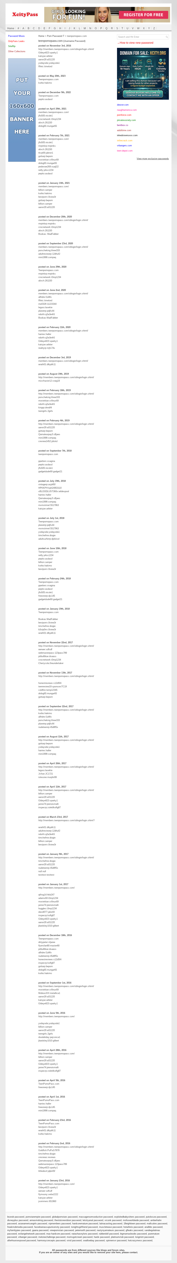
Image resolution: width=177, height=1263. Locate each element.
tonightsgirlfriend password (84, 1227)
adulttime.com (124, 130)
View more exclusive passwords (153, 158)
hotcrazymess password (140, 1240)
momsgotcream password (79, 1237)
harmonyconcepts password (51, 1240)
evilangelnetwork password (31, 1233)
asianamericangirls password (32, 1223)
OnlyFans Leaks (16, 41)
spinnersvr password (116, 1240)
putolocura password (156, 1216)
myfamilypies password (19, 1230)
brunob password (15, 1216)
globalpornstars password (64, 1216)
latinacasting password (110, 1223)
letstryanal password (93, 1220)
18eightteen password (134, 1223)
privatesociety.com (126, 120)
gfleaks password (134, 1230)
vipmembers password (59, 1223)
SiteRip (11, 46)
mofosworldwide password (136, 1220)
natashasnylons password (84, 1233)
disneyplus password (17, 1220)
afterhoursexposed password (21, 1240)
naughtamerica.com (127, 110)
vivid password (74, 1240)
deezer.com (123, 104)
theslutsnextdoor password (67, 1220)
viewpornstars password (62, 1230)
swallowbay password (94, 1240)
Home (10, 28)
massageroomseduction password (96, 1216)
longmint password (144, 1237)
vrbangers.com (124, 145)
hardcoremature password (85, 1223)
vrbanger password (27, 1237)
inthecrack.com (124, 140)
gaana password (40, 1230)
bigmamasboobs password (133, 1233)
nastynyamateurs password (110, 1230)
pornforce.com (124, 115)
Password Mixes (16, 36)
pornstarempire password (38, 1216)
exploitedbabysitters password (129, 1216)
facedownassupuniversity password (52, 1227)
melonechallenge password (51, 1237)
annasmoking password (41, 1220)
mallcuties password (157, 1223)
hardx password (102, 1237)
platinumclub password (122, 1237)
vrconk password (113, 1220)
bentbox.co (122, 125)
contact (133, 1252)
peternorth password (85, 1230)
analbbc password (153, 1227)
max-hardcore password (58, 1233)
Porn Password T (55, 36)
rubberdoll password (109, 1233)
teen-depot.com (125, 150)
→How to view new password (135, 42)
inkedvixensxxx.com (127, 135)
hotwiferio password (133, 1227)
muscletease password (110, 1227)
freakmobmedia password (20, 1227)
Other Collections (16, 51)
